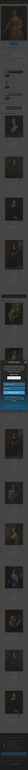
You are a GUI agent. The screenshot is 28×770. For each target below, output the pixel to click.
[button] (14, 377)
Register (8, 405)
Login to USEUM (14, 392)
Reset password (17, 405)
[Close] (25, 362)
